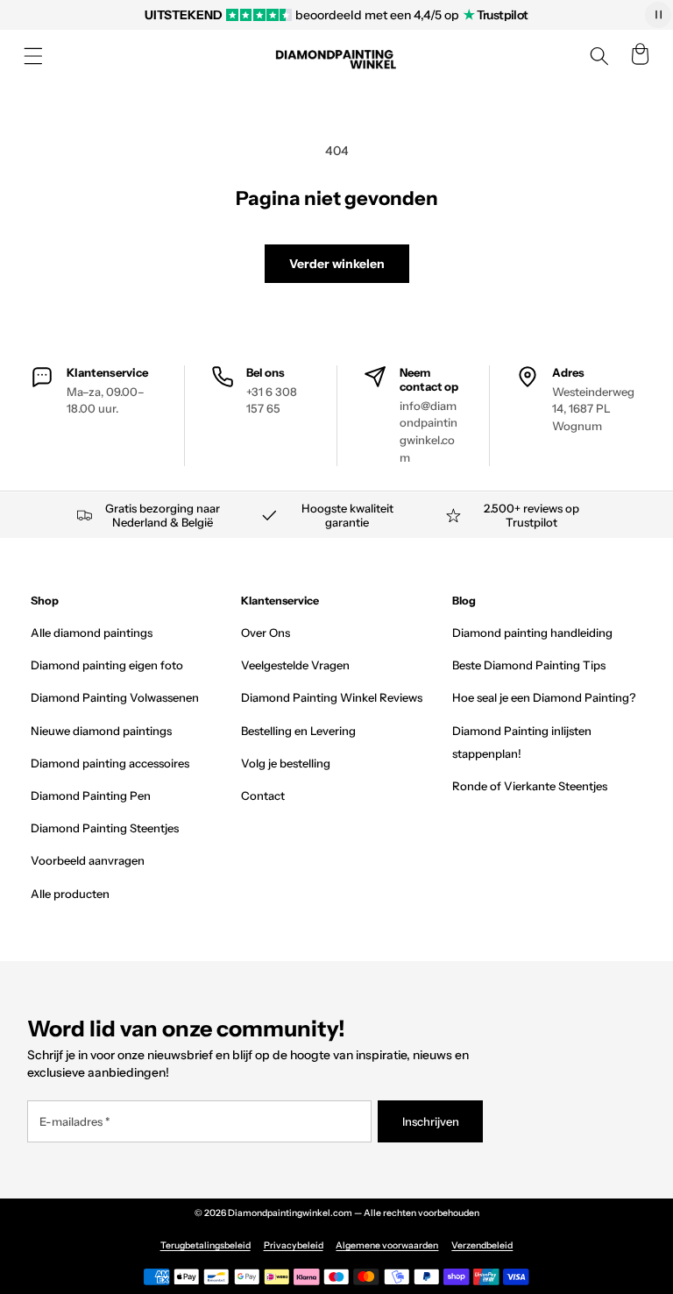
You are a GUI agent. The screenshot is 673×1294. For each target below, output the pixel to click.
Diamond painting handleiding (532, 633)
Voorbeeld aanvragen (88, 860)
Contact (263, 795)
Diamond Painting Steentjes (105, 828)
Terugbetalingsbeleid (205, 1245)
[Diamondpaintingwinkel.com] (336, 56)
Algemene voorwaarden (387, 1245)
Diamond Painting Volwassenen (115, 697)
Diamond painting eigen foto (107, 665)
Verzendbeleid (482, 1245)
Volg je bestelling (285, 763)
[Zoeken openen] (599, 56)
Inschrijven (430, 1121)
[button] (33, 56)
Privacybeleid (293, 1245)
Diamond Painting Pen (91, 795)
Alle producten (70, 894)
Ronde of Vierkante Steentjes (529, 786)
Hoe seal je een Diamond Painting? (543, 697)
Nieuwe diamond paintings (101, 731)
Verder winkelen (337, 264)
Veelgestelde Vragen (295, 665)
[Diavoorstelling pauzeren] (658, 15)
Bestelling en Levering (298, 731)
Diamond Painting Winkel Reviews (331, 697)
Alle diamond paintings (91, 633)
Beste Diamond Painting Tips (529, 665)
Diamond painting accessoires (110, 763)
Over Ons (265, 633)
